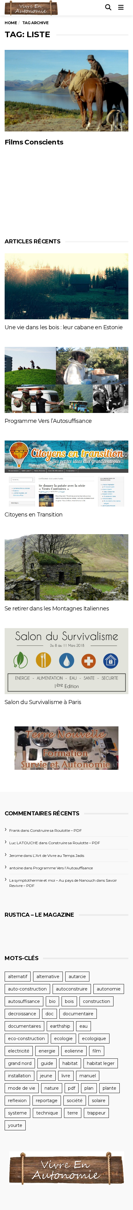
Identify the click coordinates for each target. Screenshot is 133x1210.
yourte (15, 1125)
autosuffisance (24, 1001)
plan (88, 1088)
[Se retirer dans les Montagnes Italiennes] (66, 567)
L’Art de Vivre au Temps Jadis (58, 855)
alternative (47, 976)
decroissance (22, 1014)
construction (96, 1001)
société (75, 1100)
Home (11, 22)
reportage (47, 1100)
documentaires (24, 1026)
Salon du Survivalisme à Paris (43, 702)
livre (66, 1076)
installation (19, 1076)
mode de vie (21, 1088)
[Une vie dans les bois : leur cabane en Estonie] (66, 286)
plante (109, 1088)
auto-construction (27, 989)
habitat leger (100, 1063)
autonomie (109, 989)
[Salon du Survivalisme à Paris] (66, 661)
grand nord (20, 1063)
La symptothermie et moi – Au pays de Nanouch (52, 880)
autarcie (77, 976)
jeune (46, 1076)
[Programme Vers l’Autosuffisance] (66, 380)
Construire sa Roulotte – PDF (56, 830)
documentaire (78, 1014)
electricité (18, 1051)
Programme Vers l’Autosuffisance (48, 421)
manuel (87, 1076)
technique (47, 1113)
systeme (17, 1113)
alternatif (17, 976)
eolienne (74, 1051)
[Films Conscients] (66, 91)
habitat (70, 1063)
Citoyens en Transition (34, 514)
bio (52, 1001)
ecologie (63, 1038)
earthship (60, 1026)
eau (83, 1026)
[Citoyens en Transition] (66, 474)
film (96, 1051)
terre (72, 1113)
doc (49, 1014)
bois (69, 1001)
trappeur (96, 1113)
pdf (71, 1088)
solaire (98, 1100)
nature (52, 1088)
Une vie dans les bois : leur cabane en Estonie (63, 327)
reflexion (17, 1100)
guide (47, 1063)
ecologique (94, 1038)
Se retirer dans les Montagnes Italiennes (57, 608)
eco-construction (26, 1038)
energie (47, 1051)
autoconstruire (72, 989)
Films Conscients (34, 142)
